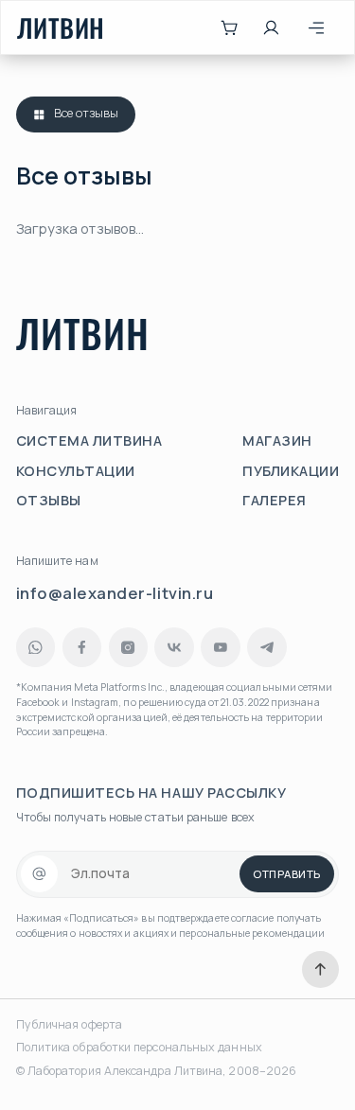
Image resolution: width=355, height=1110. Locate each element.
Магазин (277, 440)
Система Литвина (89, 440)
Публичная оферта (69, 1024)
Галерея (274, 500)
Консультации (75, 471)
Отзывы (48, 500)
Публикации (290, 471)
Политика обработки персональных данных (139, 1047)
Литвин (61, 27)
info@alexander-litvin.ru (115, 593)
